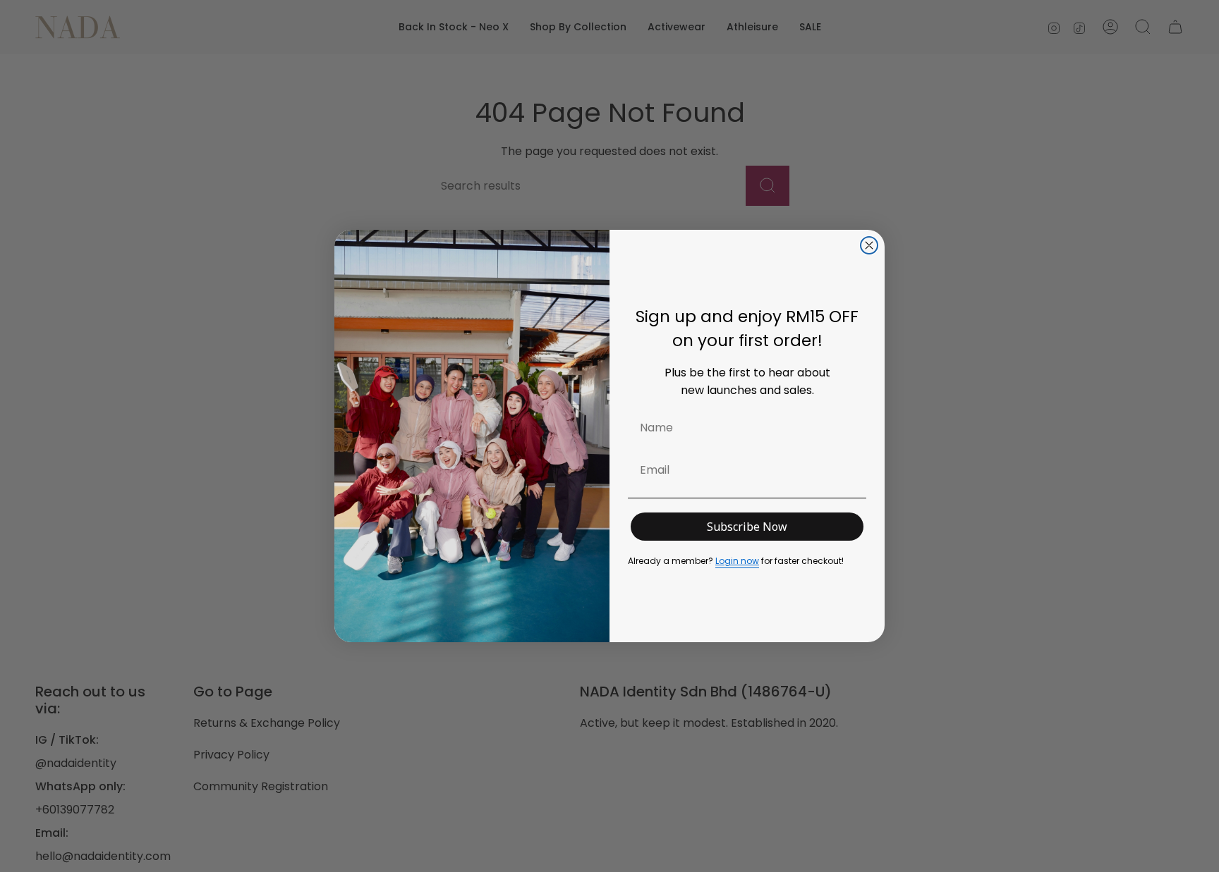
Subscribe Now (747, 526)
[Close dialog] (869, 245)
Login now (737, 561)
